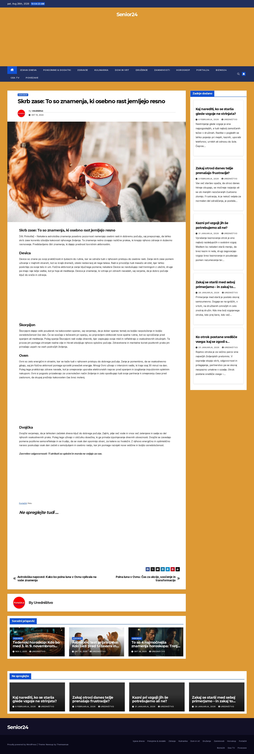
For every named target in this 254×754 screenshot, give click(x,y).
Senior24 (127, 14)
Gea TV (15, 77)
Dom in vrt (122, 70)
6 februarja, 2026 (208, 119)
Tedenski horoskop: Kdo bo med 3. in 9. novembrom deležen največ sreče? (36, 646)
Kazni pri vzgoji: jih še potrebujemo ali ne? (150, 699)
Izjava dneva (28, 70)
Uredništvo (37, 111)
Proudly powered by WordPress (22, 744)
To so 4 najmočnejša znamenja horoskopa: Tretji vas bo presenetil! (154, 646)
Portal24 (202, 70)
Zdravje (82, 70)
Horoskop (183, 70)
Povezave (32, 77)
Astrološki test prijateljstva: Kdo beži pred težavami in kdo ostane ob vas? (95, 646)
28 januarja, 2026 (209, 293)
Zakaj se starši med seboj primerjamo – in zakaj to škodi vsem (215, 287)
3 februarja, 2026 (208, 179)
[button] (238, 73)
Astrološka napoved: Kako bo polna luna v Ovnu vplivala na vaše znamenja (56, 578)
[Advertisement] (127, 44)
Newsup (49, 744)
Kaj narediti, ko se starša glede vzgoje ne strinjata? (34, 699)
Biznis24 (221, 70)
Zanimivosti (162, 70)
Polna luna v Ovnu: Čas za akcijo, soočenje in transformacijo (146, 578)
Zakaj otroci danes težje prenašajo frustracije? (92, 699)
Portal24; (23, 503)
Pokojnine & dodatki (57, 70)
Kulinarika (101, 70)
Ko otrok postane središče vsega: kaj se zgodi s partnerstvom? (216, 341)
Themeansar (62, 744)
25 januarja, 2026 (209, 347)
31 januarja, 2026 (208, 233)
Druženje (142, 70)
